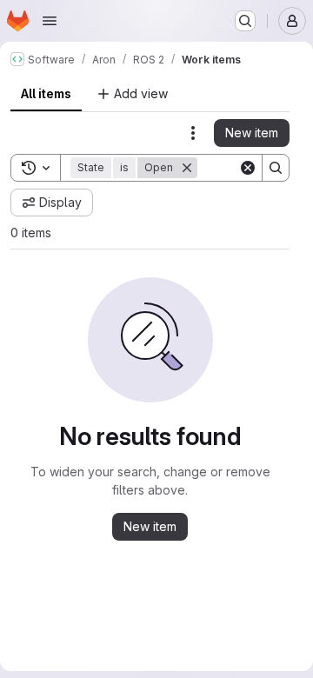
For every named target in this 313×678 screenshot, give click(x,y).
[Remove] (186, 167)
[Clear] (247, 167)
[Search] (276, 168)
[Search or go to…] (245, 20)
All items (46, 93)
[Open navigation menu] (49, 21)
